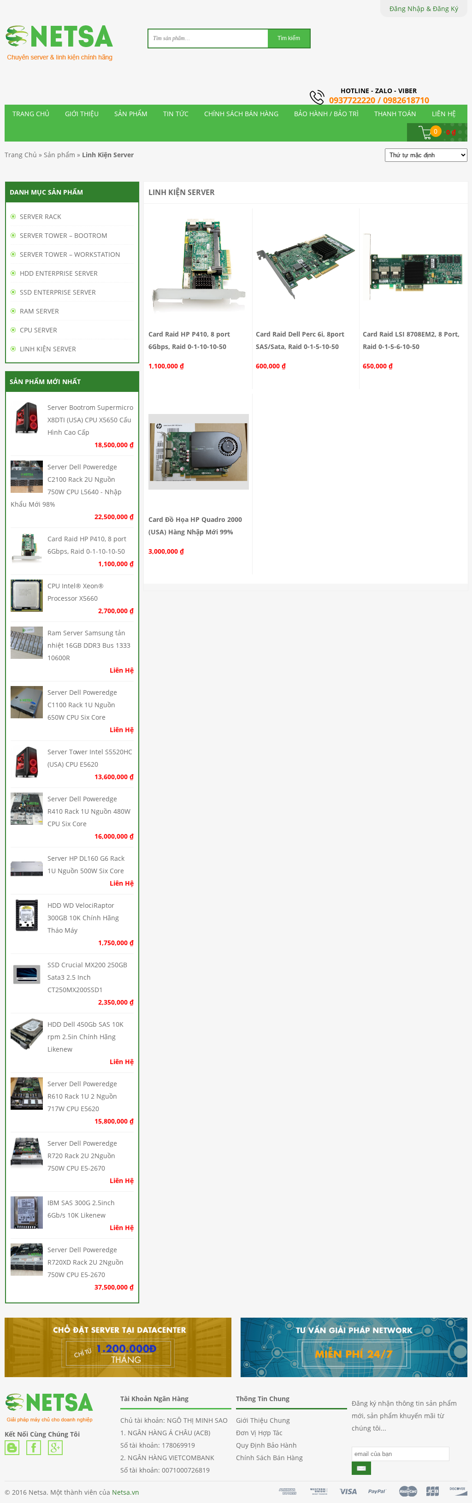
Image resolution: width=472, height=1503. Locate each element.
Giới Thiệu (82, 113)
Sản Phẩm (131, 113)
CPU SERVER (38, 329)
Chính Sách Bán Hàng (241, 113)
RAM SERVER (39, 311)
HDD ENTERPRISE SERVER (59, 273)
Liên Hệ (444, 113)
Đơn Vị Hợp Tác (259, 1432)
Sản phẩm (59, 154)
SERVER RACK (40, 216)
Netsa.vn (125, 1492)
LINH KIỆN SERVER (48, 348)
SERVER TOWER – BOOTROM (63, 235)
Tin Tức (176, 113)
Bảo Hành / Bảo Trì (326, 113)
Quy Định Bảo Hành (266, 1445)
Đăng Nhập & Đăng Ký (423, 8)
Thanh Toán (395, 113)
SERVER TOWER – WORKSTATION (70, 254)
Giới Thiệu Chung (263, 1420)
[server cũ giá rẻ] (64, 49)
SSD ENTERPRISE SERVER (58, 292)
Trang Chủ (30, 113)
